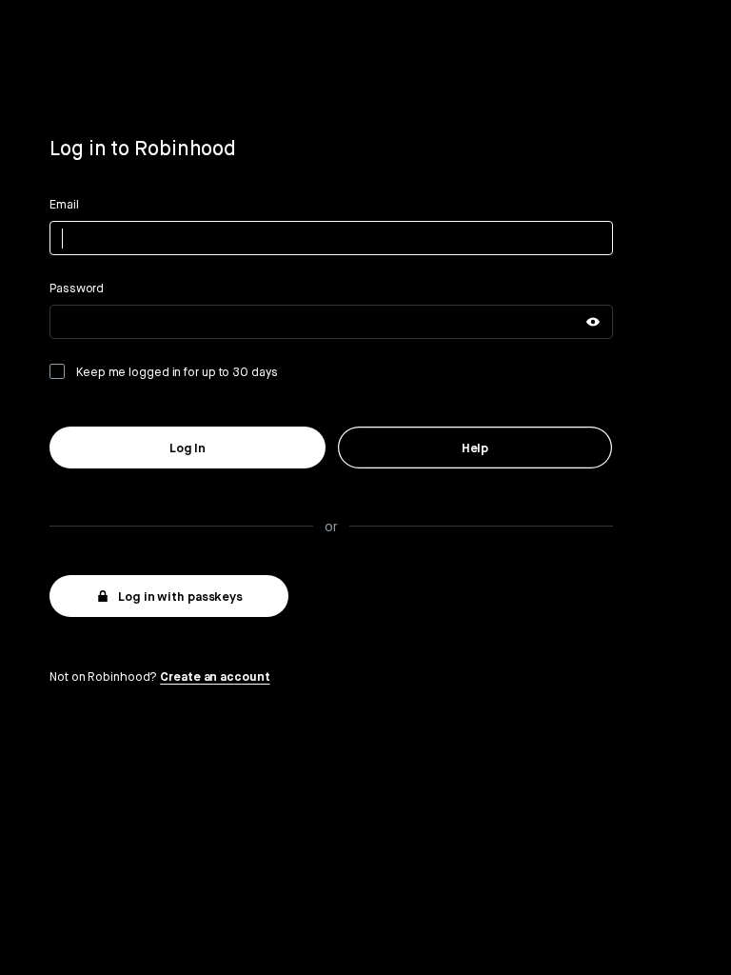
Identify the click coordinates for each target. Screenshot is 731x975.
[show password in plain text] (593, 321)
